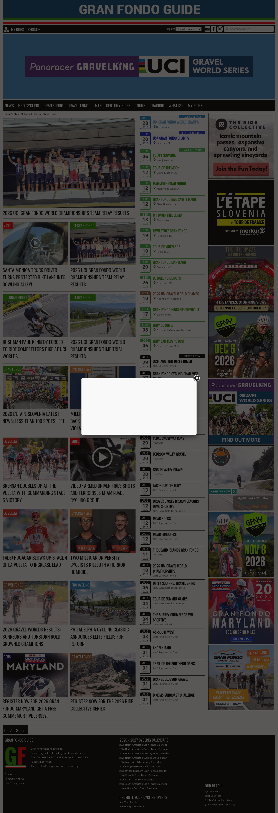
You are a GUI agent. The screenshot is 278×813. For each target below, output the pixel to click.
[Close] (196, 378)
